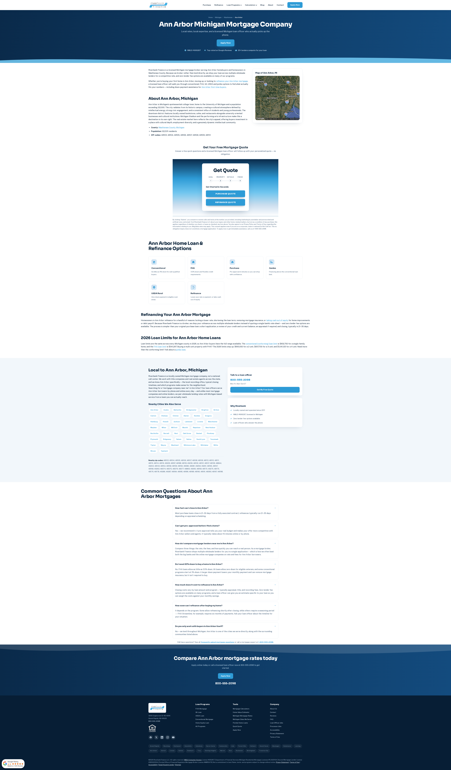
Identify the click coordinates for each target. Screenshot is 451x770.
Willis (216, 445)
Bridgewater (191, 410)
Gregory (208, 416)
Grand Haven (264, 746)
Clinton (176, 416)
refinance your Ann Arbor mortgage (232, 81)
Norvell (166, 433)
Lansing (297, 746)
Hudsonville (223, 746)
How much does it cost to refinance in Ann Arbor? (199, 585)
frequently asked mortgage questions (217, 642)
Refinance (218, 5)
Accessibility (275, 730)
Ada (232, 746)
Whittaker (204, 445)
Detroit (163, 750)
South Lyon (200, 439)
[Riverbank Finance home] (158, 5)
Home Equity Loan (202, 723)
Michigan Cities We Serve (242, 719)
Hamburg (154, 422)
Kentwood (177, 746)
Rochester (239, 750)
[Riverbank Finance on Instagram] (167, 737)
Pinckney (210, 433)
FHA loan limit (160, 347)
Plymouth (154, 439)
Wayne (163, 445)
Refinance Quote (225, 202)
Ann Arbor (154, 410)
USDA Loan (199, 716)
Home (210, 17)
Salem (178, 439)
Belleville (177, 410)
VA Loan (198, 712)
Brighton (205, 410)
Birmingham (251, 750)
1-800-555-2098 (265, 642)
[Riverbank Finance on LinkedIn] (162, 737)
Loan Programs (233, 5)
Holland (253, 746)
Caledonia (199, 746)
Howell (165, 422)
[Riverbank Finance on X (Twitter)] (156, 737)
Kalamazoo (287, 746)
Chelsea (164, 416)
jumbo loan (181, 350)
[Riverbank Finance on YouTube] (173, 737)
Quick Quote (237, 726)
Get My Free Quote (265, 390)
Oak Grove (187, 433)
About (270, 5)
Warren (222, 750)
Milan (164, 427)
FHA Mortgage (201, 709)
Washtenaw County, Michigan (171, 127)
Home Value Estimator (241, 712)
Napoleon (196, 427)
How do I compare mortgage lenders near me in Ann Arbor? (204, 543)
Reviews (273, 716)
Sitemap (178, 765)
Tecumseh (214, 439)
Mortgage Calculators (241, 709)
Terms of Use (275, 737)
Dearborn (190, 750)
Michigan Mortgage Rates (242, 716)
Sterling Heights (210, 750)
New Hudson (210, 427)
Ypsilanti (164, 451)
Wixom (153, 451)
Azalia (166, 410)
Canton (153, 416)
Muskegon (275, 746)
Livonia (200, 422)
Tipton (153, 445)
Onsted (199, 433)
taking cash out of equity (277, 320)
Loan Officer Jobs (276, 723)
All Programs (200, 726)
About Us (273, 709)
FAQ (271, 719)
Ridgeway (167, 439)
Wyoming (166, 746)
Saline (188, 439)
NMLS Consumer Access (193, 760)
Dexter (186, 416)
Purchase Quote (225, 193)
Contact (280, 5)
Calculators (250, 5)
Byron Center (210, 746)
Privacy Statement (277, 733)
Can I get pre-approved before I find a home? (197, 526)
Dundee (197, 416)
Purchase (207, 5)
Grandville (188, 746)
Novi (176, 433)
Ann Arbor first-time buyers (214, 87)
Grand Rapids (154, 746)
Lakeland (188, 422)
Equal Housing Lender (166, 765)
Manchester (212, 422)
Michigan (218, 17)
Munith (185, 427)
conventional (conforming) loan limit (261, 344)
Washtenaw (228, 17)
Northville (154, 433)
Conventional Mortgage (204, 719)
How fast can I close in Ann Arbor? (191, 508)
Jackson (177, 422)
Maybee (153, 427)
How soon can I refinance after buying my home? (198, 605)
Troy (199, 750)
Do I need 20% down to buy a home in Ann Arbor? (198, 564)
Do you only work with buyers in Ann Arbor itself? (199, 626)
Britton (216, 410)
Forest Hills (242, 746)
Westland (175, 445)
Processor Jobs (275, 726)
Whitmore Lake (189, 445)
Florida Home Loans (240, 723)
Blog (262, 5)
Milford (174, 427)
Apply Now (295, 5)
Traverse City (263, 750)
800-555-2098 (240, 379)
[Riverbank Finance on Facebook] (150, 737)
